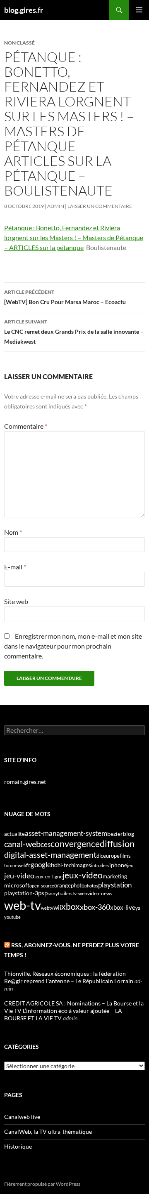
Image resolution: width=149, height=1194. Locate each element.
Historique (18, 1146)
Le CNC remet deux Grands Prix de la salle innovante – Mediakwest (74, 332)
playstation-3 (21, 893)
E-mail (15, 567)
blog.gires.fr (23, 9)
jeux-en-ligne (48, 876)
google (41, 864)
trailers (65, 893)
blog (128, 833)
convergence (75, 844)
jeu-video (19, 875)
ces (45, 844)
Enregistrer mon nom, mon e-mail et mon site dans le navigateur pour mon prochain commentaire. (73, 646)
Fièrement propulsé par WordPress (42, 1184)
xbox (70, 906)
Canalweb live (22, 1116)
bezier (115, 833)
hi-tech (66, 865)
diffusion (117, 843)
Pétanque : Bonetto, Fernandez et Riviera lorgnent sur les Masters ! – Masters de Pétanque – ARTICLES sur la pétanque (73, 237)
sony (53, 893)
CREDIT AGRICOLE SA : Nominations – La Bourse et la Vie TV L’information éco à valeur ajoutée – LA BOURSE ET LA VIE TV (74, 1011)
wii (57, 907)
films (125, 855)
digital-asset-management (50, 854)
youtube (12, 917)
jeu (130, 865)
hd (54, 864)
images (82, 865)
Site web (16, 601)
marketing (115, 876)
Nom (13, 532)
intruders (100, 865)
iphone (118, 865)
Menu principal (139, 10)
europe (111, 855)
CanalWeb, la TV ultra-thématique (48, 1131)
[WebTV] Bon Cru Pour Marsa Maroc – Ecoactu (65, 297)
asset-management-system (66, 833)
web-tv (22, 905)
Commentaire (25, 426)
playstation (115, 885)
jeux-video (82, 875)
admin (55, 206)
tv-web (79, 893)
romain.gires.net (25, 781)
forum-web (15, 865)
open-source (41, 885)
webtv (47, 908)
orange (62, 885)
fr (28, 864)
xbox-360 (95, 906)
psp (43, 893)
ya (137, 908)
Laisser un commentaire (99, 206)
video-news (99, 893)
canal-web (22, 844)
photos (91, 885)
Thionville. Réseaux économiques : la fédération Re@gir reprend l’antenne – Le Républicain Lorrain (68, 977)
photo (77, 885)
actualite (14, 834)
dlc (99, 855)
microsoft (16, 885)
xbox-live (122, 907)
